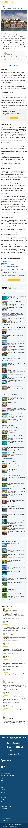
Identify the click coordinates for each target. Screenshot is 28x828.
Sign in (25, 2)
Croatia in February (5, 261)
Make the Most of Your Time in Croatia (11, 358)
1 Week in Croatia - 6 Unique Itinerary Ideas (15, 341)
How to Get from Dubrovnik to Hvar (15, 549)
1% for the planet (4, 820)
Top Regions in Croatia (12, 402)
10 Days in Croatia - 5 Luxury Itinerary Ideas (15, 509)
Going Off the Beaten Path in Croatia (15, 408)
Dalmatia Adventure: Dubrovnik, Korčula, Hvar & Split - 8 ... (16, 364)
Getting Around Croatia (7, 599)
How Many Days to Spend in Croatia (9, 266)
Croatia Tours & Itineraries (8, 392)
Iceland (2, 782)
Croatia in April (4, 263)
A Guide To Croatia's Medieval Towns (15, 313)
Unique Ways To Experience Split (14, 452)
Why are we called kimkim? (6, 818)
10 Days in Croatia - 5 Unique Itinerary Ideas (15, 347)
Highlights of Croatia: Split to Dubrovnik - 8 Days (16, 386)
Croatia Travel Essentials (8, 425)
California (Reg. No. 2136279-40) (6, 770)
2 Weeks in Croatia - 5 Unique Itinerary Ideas (15, 353)
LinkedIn (5, 766)
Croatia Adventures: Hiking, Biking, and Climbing (15, 319)
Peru (2, 785)
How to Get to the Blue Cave (13, 571)
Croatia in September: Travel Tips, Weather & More (14, 495)
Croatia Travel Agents (12, 469)
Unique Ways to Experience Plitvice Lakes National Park (16, 436)
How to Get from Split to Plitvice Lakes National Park (15, 561)
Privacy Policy (4, 826)
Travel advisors (4, 808)
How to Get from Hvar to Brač (14, 566)
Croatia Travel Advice (7, 324)
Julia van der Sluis (10, 269)
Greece (2, 778)
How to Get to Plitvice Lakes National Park (15, 555)
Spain (2, 787)
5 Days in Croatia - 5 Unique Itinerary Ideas (15, 336)
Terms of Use (18, 824)
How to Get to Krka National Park (14, 582)
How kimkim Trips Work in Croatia (14, 419)
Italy (2, 780)
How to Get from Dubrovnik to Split (15, 543)
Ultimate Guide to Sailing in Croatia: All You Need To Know (16, 296)
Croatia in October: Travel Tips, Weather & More (16, 478)
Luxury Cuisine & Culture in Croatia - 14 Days (16, 532)
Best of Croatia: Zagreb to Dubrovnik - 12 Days (16, 375)
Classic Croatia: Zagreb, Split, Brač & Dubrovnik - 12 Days (15, 381)
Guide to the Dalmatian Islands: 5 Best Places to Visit (15, 442)
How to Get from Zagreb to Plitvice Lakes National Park (16, 594)
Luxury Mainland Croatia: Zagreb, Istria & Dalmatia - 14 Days (16, 526)
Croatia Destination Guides (8, 458)
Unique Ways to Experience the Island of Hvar (16, 448)
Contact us (3, 797)
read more (17, 59)
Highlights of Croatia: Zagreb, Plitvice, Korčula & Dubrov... (15, 369)
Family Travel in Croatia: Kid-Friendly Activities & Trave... (15, 308)
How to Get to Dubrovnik (12, 577)
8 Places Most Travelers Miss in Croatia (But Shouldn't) (16, 414)
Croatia (3, 6)
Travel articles (4, 815)
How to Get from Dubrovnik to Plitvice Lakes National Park (15, 588)
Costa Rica (3, 789)
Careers (2, 799)
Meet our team (4, 794)
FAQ (2, 813)
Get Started (14, 118)
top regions (9, 163)
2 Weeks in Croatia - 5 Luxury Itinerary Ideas (15, 515)
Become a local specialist (6, 806)
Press (2, 803)
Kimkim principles (4, 801)
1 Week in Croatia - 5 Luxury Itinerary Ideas (15, 520)
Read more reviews (13, 65)
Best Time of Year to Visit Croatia (9, 264)
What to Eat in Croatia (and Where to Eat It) (16, 302)
